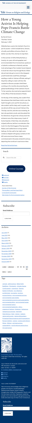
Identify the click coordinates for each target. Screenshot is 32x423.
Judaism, (23, 314)
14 (18, 267)
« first (4, 267)
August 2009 (5, 261)
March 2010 (5, 243)
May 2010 (4, 238)
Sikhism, (9, 323)
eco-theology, (18, 290)
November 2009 (6, 253)
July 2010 (4, 232)
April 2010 (5, 240)
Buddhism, (5, 286)
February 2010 (6, 246)
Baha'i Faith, (20, 284)
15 (20, 267)
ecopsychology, (7, 295)
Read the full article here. (9, 145)
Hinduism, (18, 309)
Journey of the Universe (9, 188)
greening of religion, (8, 309)
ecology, (20, 293)
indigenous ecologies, (8, 311)
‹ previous (11, 267)
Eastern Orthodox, (8, 290)
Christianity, (12, 286)
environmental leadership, (10, 307)
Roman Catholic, (7, 321)
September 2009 (7, 259)
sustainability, (6, 325)
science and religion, (24, 321)
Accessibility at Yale (7, 354)
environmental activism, (19, 295)
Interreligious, (6, 314)
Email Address (8, 210)
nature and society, (8, 316)
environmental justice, (9, 304)
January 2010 (5, 248)
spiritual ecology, (17, 323)
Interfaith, (19, 311)
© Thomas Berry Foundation (11, 369)
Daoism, (21, 288)
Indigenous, (24, 309)
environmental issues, (22, 302)
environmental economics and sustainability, (15, 300)
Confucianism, (6, 288)
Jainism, (17, 314)
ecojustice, (14, 293)
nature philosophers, (20, 316)
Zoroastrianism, (7, 328)
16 (23, 267)
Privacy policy (18, 354)
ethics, (20, 307)
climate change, (21, 286)
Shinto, (4, 323)
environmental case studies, (10, 297)
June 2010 (4, 235)
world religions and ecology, (19, 325)
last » (9, 271)
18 (26, 269)
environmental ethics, (8, 302)
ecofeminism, (6, 293)
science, (15, 321)
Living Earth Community (9, 192)
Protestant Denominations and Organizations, (16, 318)
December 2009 (6, 251)
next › (4, 271)
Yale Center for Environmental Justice (13, 195)
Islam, (13, 314)
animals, (4, 284)
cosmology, (14, 288)
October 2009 (6, 256)
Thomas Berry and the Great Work (12, 190)
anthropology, (12, 284)
